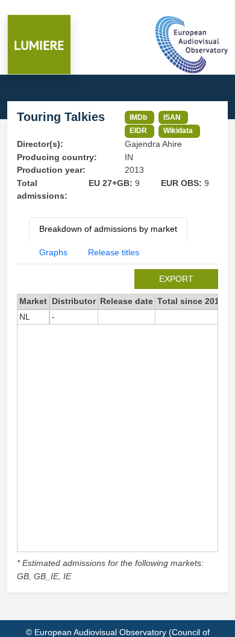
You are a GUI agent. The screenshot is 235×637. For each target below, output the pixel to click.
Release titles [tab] (113, 252)
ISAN (172, 117)
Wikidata (178, 130)
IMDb (138, 117)
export (176, 279)
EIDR (138, 130)
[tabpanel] (117, 426)
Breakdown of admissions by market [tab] (108, 229)
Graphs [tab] (53, 252)
